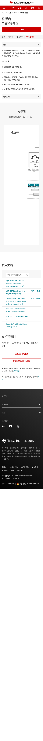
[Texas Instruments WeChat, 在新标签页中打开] (3, 427)
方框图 (21, 29)
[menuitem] (13, 8)
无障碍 (4, 467)
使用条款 (16, 371)
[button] (4, 8)
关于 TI (4, 396)
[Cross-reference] (19, 8)
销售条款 (35, 467)
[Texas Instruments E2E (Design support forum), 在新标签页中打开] (10, 427)
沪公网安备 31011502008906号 (30, 484)
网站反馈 (20, 470)
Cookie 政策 (14, 467)
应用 (9, 13)
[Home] (22, 2)
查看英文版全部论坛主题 (21, 361)
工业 (15, 13)
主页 (3, 13)
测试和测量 (24, 13)
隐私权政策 (25, 467)
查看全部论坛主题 (21, 354)
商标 (12, 470)
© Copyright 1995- (10, 476)
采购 (3, 413)
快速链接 (5, 404)
